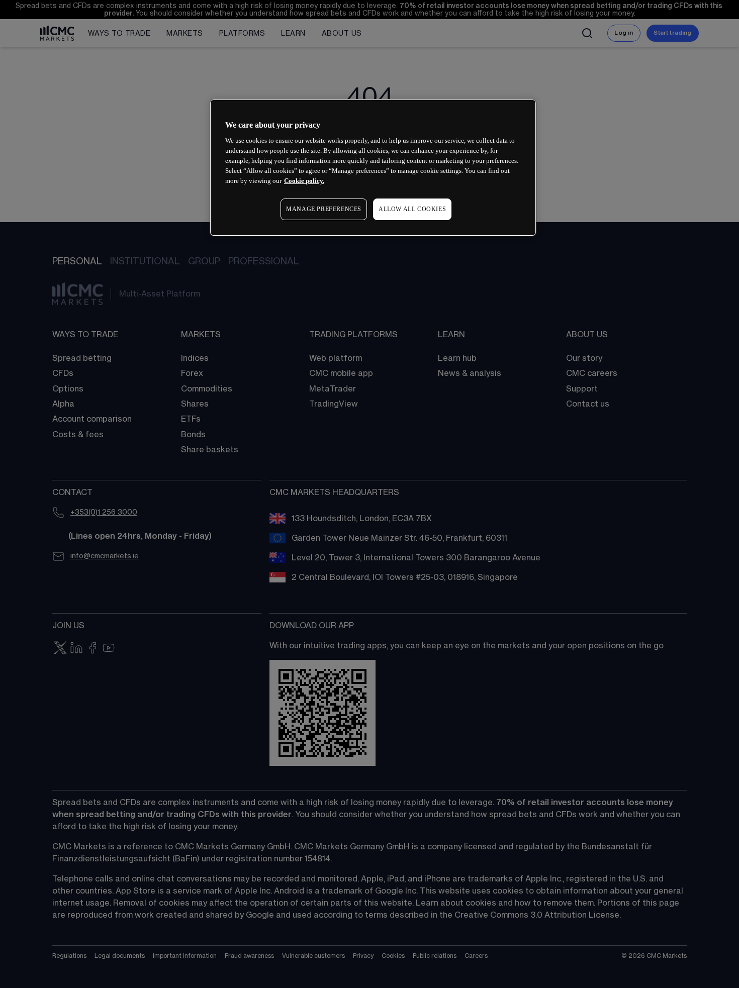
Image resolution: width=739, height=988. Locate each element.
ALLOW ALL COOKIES (412, 209)
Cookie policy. (304, 180)
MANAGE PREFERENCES (323, 209)
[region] (373, 167)
